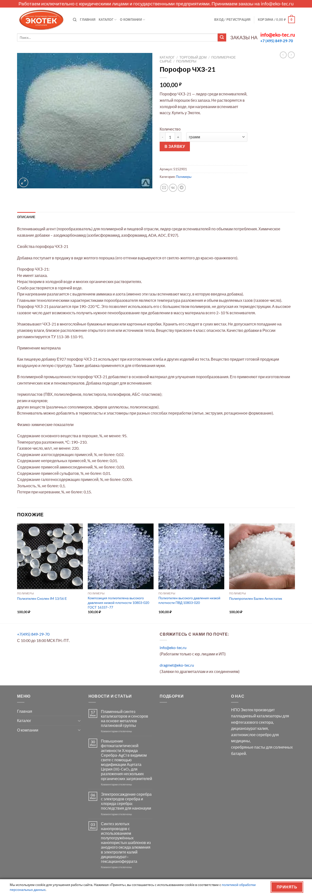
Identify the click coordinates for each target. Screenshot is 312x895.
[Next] (294, 573)
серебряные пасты (248, 747)
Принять (287, 887)
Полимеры (186, 61)
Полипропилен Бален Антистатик (255, 598)
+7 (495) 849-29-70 (276, 41)
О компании (131, 19)
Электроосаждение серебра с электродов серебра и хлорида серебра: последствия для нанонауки (126, 801)
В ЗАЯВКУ (175, 146)
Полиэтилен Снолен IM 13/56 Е (42, 598)
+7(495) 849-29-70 (33, 634)
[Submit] (222, 37)
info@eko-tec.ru (277, 3)
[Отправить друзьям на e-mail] (164, 188)
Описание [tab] (26, 217)
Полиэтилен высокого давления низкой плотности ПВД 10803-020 (189, 600)
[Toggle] (79, 720)
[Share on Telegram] (182, 188)
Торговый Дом (193, 57)
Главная (87, 19)
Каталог (106, 19)
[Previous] (17, 573)
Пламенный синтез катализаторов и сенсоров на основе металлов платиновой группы (124, 718)
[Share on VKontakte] (173, 188)
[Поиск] (75, 19)
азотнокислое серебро (251, 734)
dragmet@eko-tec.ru (177, 665)
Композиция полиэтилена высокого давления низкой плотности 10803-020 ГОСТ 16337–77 (118, 602)
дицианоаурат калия (249, 728)
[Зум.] (23, 182)
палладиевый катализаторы (256, 715)
